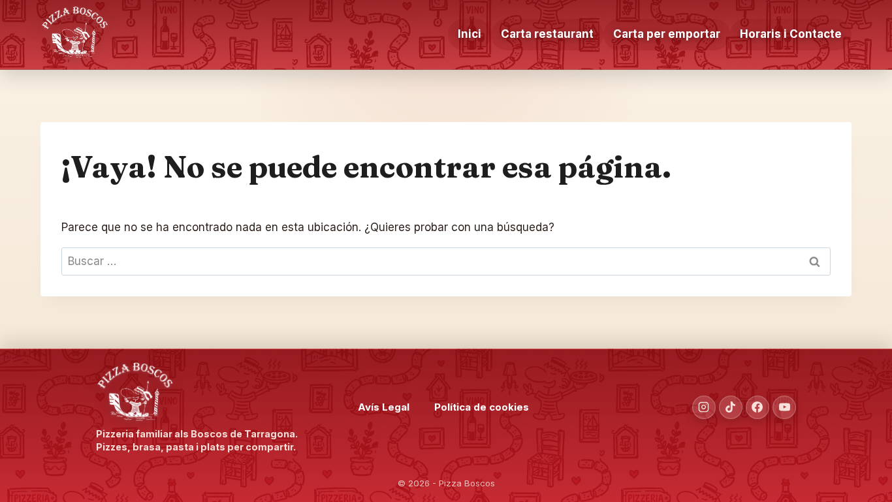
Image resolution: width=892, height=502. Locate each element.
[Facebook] (757, 407)
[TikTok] (730, 407)
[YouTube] (784, 407)
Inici (469, 33)
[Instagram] (704, 407)
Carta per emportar (666, 33)
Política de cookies (481, 407)
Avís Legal (383, 407)
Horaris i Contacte (791, 33)
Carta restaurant (547, 33)
